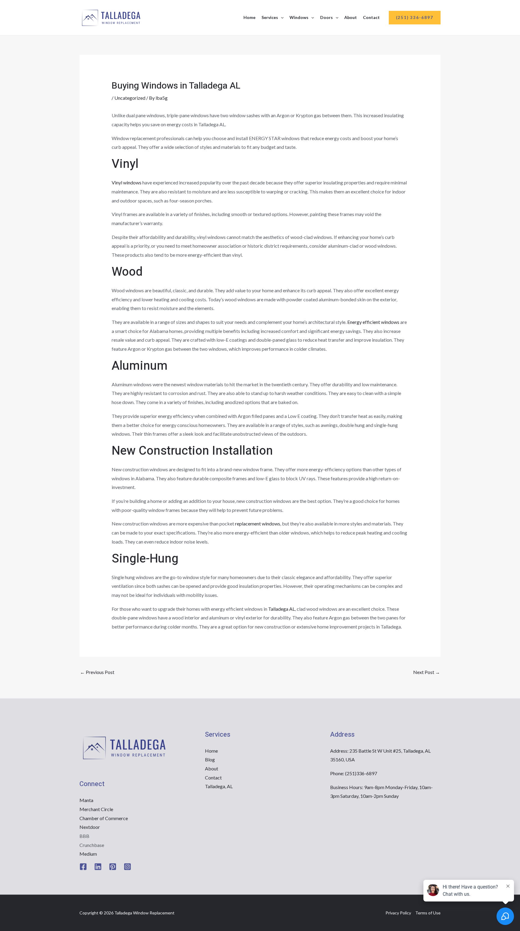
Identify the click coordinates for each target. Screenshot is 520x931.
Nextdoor (89, 827)
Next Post (426, 672)
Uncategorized (129, 98)
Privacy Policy (398, 912)
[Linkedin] (98, 866)
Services (270, 17)
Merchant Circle (96, 809)
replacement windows (257, 523)
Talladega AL (281, 609)
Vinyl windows (126, 182)
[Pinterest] (112, 866)
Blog (210, 759)
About (350, 17)
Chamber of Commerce (103, 818)
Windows (298, 17)
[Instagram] (127, 866)
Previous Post (97, 672)
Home (249, 17)
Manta (86, 800)
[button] (280, 17)
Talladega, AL (219, 786)
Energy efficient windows (373, 322)
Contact (371, 17)
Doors (326, 17)
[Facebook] (83, 866)
